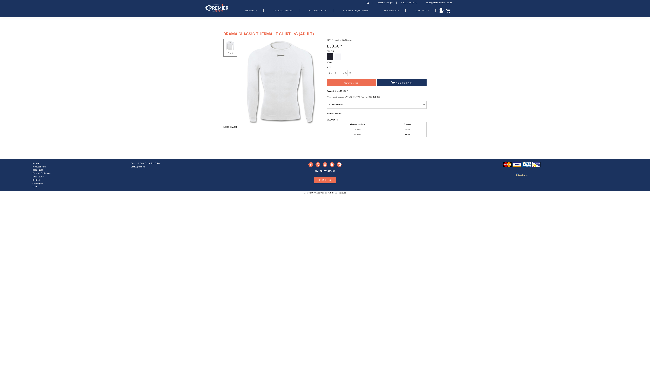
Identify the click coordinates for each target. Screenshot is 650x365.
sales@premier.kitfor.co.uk (439, 2)
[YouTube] (332, 164)
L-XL (345, 73)
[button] (251, 10)
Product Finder (39, 167)
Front (230, 53)
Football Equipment (41, 173)
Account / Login (385, 2)
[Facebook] (310, 164)
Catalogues (37, 170)
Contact (36, 180)
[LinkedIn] (339, 164)
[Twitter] (318, 164)
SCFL (34, 187)
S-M (330, 73)
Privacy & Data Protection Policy (145, 163)
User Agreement (138, 167)
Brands (35, 163)
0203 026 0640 (409, 2)
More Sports (38, 177)
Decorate (331, 91)
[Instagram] (325, 164)
